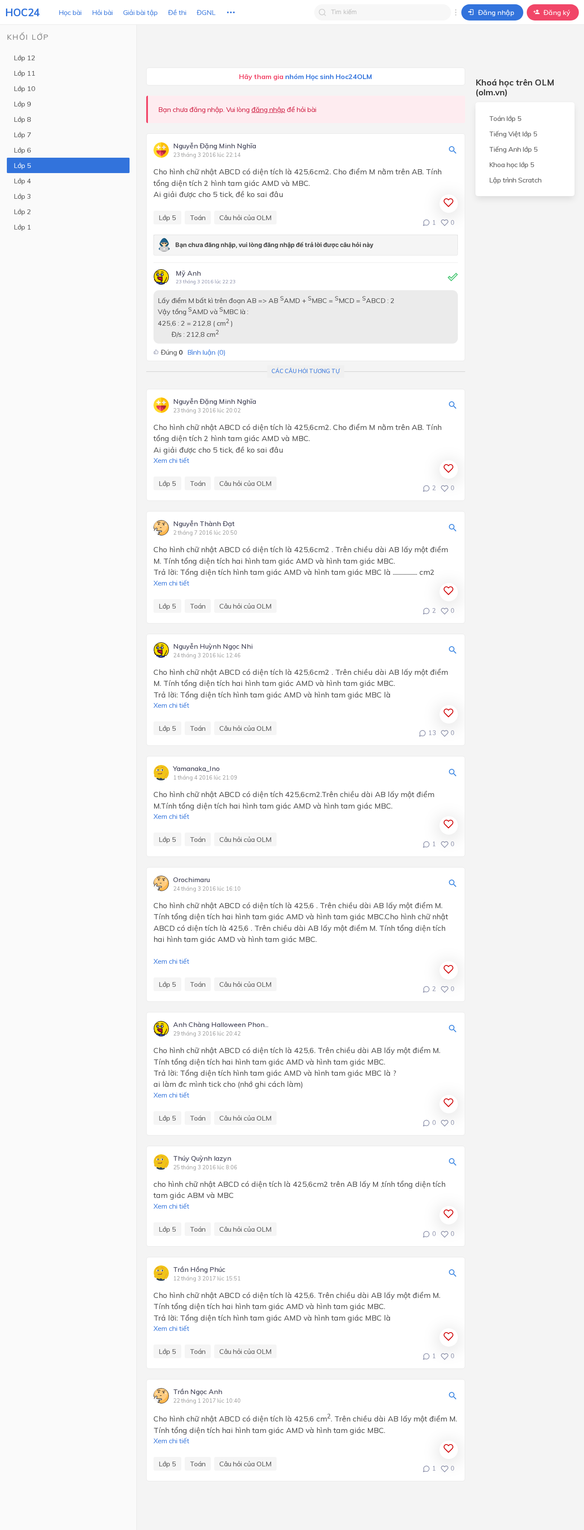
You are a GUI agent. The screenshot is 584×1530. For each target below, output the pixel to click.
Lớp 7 (22, 134)
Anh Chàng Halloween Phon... (220, 1025)
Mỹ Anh (188, 273)
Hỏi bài (102, 12)
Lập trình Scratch (515, 180)
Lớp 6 (22, 150)
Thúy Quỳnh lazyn (202, 1158)
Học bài (70, 12)
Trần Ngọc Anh (197, 1392)
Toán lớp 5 (505, 118)
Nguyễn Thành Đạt (204, 524)
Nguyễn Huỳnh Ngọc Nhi (213, 646)
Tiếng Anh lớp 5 (513, 149)
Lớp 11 (24, 73)
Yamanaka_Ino (196, 769)
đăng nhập (268, 109)
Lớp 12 (24, 57)
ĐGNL (206, 12)
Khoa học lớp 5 (511, 164)
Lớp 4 (22, 181)
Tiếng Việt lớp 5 (513, 133)
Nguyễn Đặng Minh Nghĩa (214, 146)
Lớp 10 (24, 88)
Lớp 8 (22, 119)
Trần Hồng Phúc (199, 1270)
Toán (198, 217)
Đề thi (177, 12)
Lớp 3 (22, 196)
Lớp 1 (22, 227)
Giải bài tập (140, 12)
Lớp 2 (22, 211)
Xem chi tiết (171, 460)
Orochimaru (191, 880)
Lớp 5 (22, 165)
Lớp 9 (22, 104)
